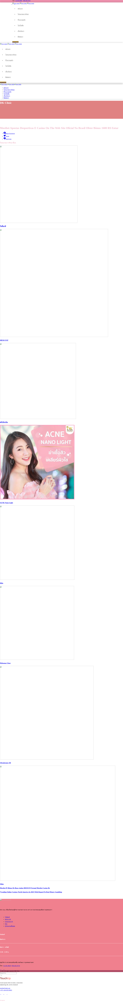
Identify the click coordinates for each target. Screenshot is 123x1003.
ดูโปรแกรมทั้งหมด (10, 926)
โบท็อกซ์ (3, 226)
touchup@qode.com (5, 988)
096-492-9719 (26, 0)
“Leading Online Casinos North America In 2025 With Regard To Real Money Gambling (31, 892)
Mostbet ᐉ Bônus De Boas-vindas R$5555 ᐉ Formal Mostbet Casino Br (25, 888)
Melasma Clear (5, 663)
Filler (2, 884)
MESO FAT (4, 340)
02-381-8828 (18, 0)
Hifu (1, 583)
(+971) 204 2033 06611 (6, 990)
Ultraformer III (5, 763)
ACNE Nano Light (6, 503)
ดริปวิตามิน (4, 422)
